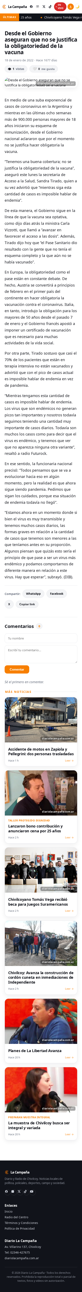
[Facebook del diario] (31, 7)
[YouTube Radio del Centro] (33, 1192)
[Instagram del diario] (37, 7)
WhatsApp (33, 594)
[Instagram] (14, 1192)
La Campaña (17, 6)
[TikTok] (26, 1192)
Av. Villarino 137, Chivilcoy (23, 1247)
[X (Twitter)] (20, 1192)
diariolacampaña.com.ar (22, 1258)
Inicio (8, 1211)
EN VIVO (60, 6)
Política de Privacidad (20, 1228)
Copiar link (27, 604)
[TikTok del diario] (50, 7)
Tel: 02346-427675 (17, 1252)
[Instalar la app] (70, 7)
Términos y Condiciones (21, 1223)
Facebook (56, 594)
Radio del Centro (16, 1217)
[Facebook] (8, 1192)
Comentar (17, 669)
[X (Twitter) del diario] (44, 7)
